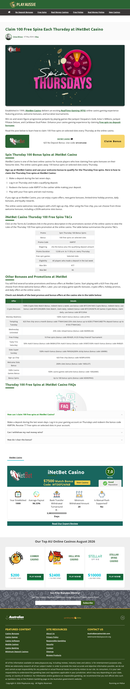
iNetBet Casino (33, 110)
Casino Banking (12, 648)
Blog (37, 37)
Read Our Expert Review (65, 523)
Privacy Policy (52, 637)
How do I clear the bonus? (19, 439)
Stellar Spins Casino (114, 557)
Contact (49, 648)
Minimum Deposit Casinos (16, 651)
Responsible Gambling (56, 641)
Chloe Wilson (18, 37)
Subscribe (88, 602)
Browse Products (53, 655)
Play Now (34, 577)
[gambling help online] (72, 618)
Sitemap (50, 651)
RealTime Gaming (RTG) (73, 110)
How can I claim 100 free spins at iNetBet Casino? (31, 414)
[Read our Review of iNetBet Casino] (17, 141)
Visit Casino (82, 482)
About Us (50, 633)
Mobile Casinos (12, 644)
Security (49, 644)
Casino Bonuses (12, 633)
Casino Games (11, 637)
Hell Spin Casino (74, 558)
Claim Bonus (112, 141)
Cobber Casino (34, 558)
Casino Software (12, 641)
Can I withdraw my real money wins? (25, 432)
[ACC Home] (9, 12)
